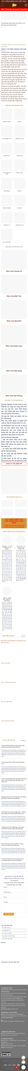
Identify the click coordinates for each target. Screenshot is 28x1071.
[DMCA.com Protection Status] (6, 1054)
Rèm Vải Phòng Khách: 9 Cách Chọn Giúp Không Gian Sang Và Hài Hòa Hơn (13, 746)
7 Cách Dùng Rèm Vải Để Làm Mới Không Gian (13, 763)
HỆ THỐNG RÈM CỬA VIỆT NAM (14, 1)
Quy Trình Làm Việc (7, 933)
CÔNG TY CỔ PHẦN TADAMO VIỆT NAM (13, 49)
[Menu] (2, 5)
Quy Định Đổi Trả (6, 930)
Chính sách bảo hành (7, 938)
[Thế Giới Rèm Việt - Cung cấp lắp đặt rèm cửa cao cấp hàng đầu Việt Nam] (14, 5)
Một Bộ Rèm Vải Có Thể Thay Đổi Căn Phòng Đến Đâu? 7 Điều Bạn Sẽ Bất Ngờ (14, 797)
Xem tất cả (23, 636)
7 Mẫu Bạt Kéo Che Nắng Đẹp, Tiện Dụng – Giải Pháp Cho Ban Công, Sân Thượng (13, 828)
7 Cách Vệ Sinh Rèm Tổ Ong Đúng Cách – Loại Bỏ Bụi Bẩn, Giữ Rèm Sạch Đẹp (13, 859)
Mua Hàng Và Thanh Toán (8, 936)
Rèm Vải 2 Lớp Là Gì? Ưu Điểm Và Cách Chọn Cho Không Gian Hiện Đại (12, 844)
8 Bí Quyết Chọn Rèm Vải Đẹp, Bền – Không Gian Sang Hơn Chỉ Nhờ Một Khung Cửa (14, 812)
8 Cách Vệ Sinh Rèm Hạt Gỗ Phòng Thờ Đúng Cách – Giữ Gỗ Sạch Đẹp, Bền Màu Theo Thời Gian (14, 780)
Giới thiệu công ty (6, 927)
